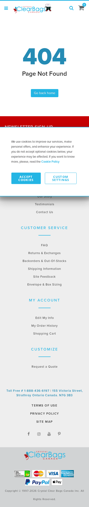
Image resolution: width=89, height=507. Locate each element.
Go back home (44, 93)
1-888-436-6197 (37, 391)
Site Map (44, 422)
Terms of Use (44, 405)
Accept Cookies (25, 178)
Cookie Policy (50, 161)
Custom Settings (60, 178)
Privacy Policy (44, 414)
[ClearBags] (32, 8)
